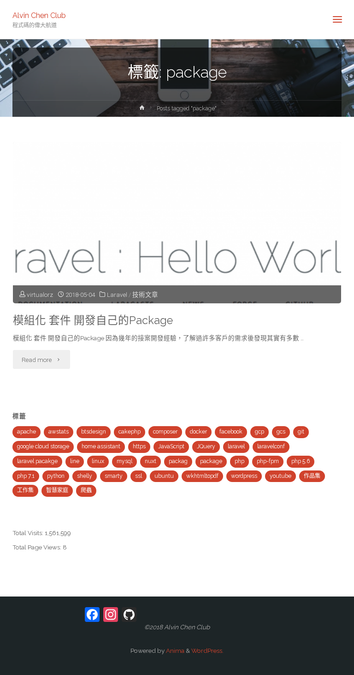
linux (98, 461)
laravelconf (271, 446)
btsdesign (93, 431)
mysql (124, 461)
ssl (138, 476)
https (139, 446)
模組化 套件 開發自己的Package (93, 320)
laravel (236, 446)
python (56, 476)
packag (178, 461)
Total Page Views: (37, 547)
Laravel (117, 294)
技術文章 (145, 294)
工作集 (25, 490)
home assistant (101, 446)
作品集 (312, 476)
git (301, 431)
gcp (259, 431)
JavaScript (171, 446)
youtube (280, 476)
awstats (58, 431)
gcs (281, 431)
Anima (174, 650)
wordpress (244, 476)
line (74, 461)
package (211, 461)
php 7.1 (26, 476)
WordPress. (207, 650)
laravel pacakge (37, 461)
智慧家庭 (57, 490)
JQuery (206, 446)
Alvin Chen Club (39, 15)
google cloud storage (43, 446)
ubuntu (164, 476)
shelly (84, 476)
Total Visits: (28, 532)
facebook (230, 431)
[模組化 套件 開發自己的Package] (177, 254)
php (239, 461)
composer (165, 431)
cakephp (129, 431)
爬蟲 (86, 490)
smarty (114, 476)
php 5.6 (300, 461)
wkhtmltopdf (202, 476)
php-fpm (268, 461)
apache (26, 431)
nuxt (150, 461)
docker (198, 431)
